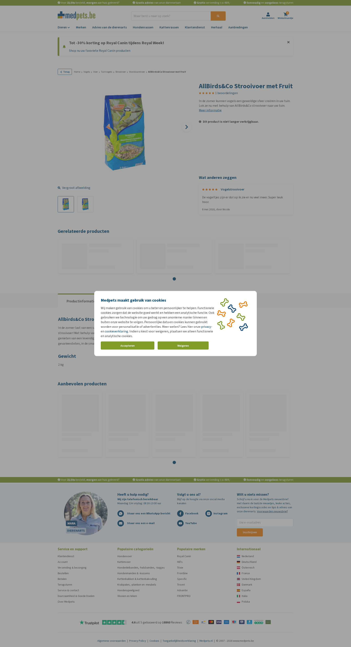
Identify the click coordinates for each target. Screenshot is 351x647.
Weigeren (183, 345)
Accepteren (127, 345)
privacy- (206, 327)
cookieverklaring (116, 331)
